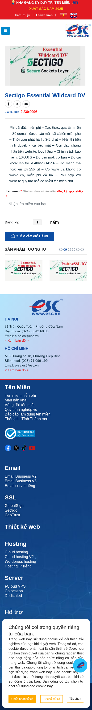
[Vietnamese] (63, 15)
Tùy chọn (75, 698)
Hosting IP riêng (18, 566)
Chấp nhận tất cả (22, 699)
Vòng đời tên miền (20, 405)
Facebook (8, 104)
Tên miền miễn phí (20, 395)
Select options (23, 277)
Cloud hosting (16, 552)
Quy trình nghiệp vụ (21, 410)
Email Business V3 (21, 481)
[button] (5, 31)
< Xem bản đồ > (17, 340)
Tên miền (44, 193)
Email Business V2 (21, 476)
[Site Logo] (78, 30)
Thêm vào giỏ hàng (32, 236)
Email (26, 104)
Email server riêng (20, 486)
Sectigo (11, 510)
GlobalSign (14, 506)
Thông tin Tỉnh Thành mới (26, 419)
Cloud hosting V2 (19, 557)
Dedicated (13, 596)
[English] (73, 15)
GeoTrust (12, 515)
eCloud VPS (15, 586)
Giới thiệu (22, 15)
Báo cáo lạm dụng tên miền (27, 414)
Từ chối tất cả (51, 699)
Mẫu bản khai (16, 400)
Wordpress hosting (20, 561)
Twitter (17, 104)
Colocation (14, 591)
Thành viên (44, 15)
